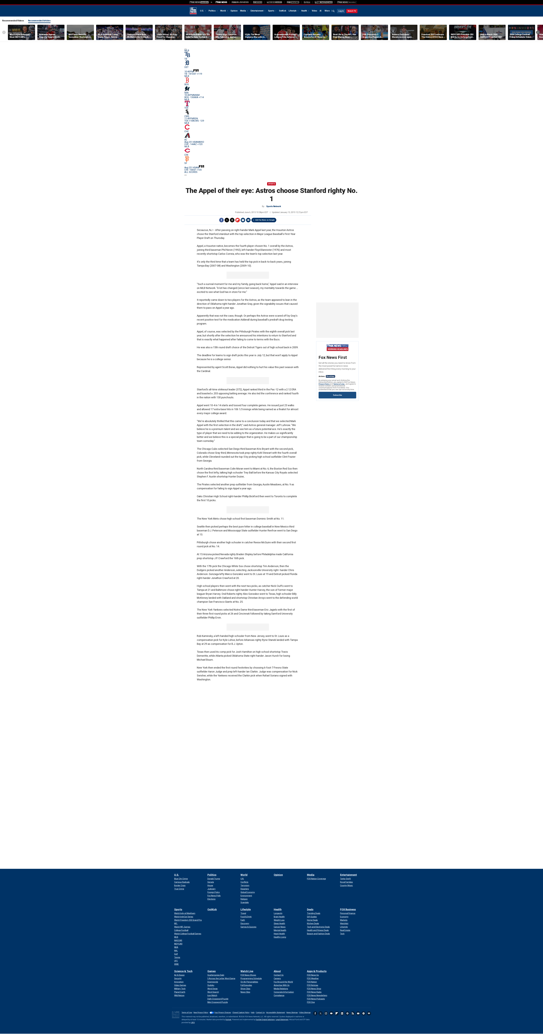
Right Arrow (537, 32)
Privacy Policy (324, 384)
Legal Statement (282, 1020)
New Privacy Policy (201, 1013)
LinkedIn (342, 1013)
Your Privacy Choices (222, 1013)
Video (314, 11)
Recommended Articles (39, 21)
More (327, 11)
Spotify (363, 1013)
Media (243, 11)
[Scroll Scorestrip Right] (185, 175)
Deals (310, 909)
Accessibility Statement (275, 1013)
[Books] (347, 2)
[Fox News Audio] (274, 2)
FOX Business (348, 909)
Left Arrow (4, 32)
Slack (347, 1013)
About (277, 971)
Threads (232, 220)
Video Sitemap (305, 1013)
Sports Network (273, 206)
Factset (228, 1020)
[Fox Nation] (257, 2)
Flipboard (237, 220)
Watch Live (247, 971)
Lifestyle (293, 11)
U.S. (202, 11)
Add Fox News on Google (265, 220)
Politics (212, 11)
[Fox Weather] (292, 2)
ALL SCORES (190, 172)
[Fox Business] (240, 2)
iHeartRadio (369, 1013)
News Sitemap (292, 1013)
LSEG (193, 1023)
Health (304, 11)
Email (248, 220)
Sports (271, 11)
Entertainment (257, 11)
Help (252, 1013)
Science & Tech (183, 971)
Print (243, 220)
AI (320, 11)
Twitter (227, 220)
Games (211, 971)
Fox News (193, 10)
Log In (341, 11)
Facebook (221, 220)
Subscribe (337, 395)
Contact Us (260, 1013)
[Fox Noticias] (323, 2)
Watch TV (352, 11)
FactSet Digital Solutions (265, 1020)
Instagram (326, 1013)
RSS (353, 1013)
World (223, 11)
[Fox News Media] (221, 2)
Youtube (331, 1013)
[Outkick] (307, 2)
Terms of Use (339, 384)
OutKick (282, 11)
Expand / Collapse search (333, 11)
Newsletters (358, 1013)
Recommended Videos (13, 21)
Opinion (233, 11)
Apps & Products (317, 971)
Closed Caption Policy (240, 1013)
